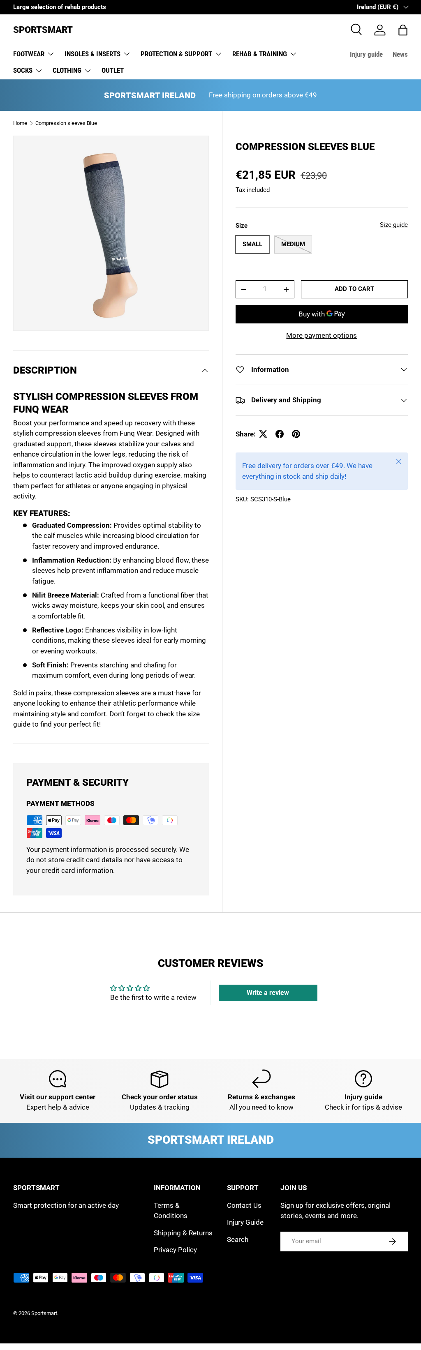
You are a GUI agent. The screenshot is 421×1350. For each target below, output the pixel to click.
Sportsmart (44, 1313)
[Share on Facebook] (279, 434)
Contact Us (244, 1205)
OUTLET (113, 70)
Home (20, 123)
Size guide (394, 224)
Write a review (268, 993)
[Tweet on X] (263, 434)
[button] (403, 30)
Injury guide (366, 54)
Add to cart (354, 289)
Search (237, 1239)
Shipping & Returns (183, 1233)
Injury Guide (245, 1222)
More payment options (321, 335)
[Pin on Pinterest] (296, 434)
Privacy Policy (175, 1250)
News (400, 54)
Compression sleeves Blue (66, 123)
